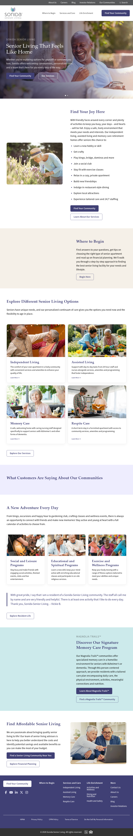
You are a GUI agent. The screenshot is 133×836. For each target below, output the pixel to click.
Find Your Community (116, 13)
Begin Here (85, 276)
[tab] (65, 95)
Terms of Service (71, 819)
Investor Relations (87, 2)
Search (124, 2)
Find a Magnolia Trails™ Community (97, 699)
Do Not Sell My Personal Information (98, 819)
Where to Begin (48, 13)
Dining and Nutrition (91, 795)
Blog (73, 2)
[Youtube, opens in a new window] (11, 792)
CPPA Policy (53, 819)
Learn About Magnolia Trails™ (94, 690)
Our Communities (107, 2)
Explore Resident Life (20, 615)
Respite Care (68, 801)
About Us (52, 2)
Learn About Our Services (86, 216)
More (113, 783)
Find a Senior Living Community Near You (30, 755)
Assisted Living (69, 792)
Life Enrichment (86, 13)
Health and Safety (95, 801)
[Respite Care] (97, 414)
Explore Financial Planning (23, 763)
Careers (64, 2)
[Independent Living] (36, 353)
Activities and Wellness (93, 788)
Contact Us (116, 787)
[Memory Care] (36, 414)
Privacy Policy (36, 819)
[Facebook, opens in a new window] (6, 792)
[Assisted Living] (97, 353)
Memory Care (69, 796)
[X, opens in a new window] (21, 792)
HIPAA (22, 819)
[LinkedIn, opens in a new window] (16, 792)
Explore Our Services (20, 453)
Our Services (48, 75)
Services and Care (67, 13)
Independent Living (71, 787)
